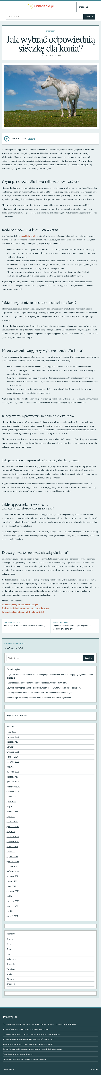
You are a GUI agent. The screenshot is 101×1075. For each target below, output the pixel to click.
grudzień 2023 (13, 826)
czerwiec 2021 (13, 891)
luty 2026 (11, 747)
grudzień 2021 (13, 861)
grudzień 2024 (13, 782)
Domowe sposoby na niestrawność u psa (20, 604)
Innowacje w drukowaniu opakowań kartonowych (25, 624)
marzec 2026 (12, 742)
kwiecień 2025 (13, 772)
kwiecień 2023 (13, 837)
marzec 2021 (12, 906)
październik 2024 (14, 787)
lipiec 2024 (11, 802)
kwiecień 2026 (13, 737)
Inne (8, 954)
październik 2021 (14, 871)
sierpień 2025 (12, 757)
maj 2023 (11, 831)
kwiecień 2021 (13, 901)
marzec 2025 (12, 777)
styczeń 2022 (12, 856)
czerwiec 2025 (13, 762)
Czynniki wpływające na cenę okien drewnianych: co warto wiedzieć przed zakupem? (44, 688)
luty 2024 (11, 817)
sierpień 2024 (12, 797)
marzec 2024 (12, 812)
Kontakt (94, 1069)
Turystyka (11, 969)
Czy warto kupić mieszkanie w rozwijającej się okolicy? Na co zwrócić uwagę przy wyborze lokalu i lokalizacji (39, 1024)
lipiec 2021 (11, 886)
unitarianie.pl (9, 1069)
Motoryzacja (12, 959)
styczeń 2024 (12, 822)
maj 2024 (11, 807)
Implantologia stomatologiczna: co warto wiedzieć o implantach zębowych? (39, 698)
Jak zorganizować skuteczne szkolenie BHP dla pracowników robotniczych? (40, 693)
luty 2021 (11, 911)
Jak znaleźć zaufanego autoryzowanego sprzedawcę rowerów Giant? (37, 683)
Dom (9, 949)
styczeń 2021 (12, 916)
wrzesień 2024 (13, 792)
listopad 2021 (12, 866)
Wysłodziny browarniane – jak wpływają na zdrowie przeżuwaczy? (72, 626)
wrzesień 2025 (13, 752)
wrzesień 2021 (13, 876)
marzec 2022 (12, 846)
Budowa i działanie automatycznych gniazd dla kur (25, 608)
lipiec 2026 (11, 732)
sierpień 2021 (12, 881)
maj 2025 (11, 767)
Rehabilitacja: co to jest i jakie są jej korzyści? (18, 1054)
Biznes (10, 939)
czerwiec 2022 (13, 841)
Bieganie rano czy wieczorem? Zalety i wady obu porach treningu (25, 1059)
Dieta (9, 944)
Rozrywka (11, 964)
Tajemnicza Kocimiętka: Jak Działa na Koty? (23, 611)
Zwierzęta (50, 31)
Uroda (9, 974)
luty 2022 (11, 851)
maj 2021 (11, 896)
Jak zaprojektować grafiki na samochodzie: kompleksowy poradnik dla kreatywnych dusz (32, 1049)
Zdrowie (10, 979)
